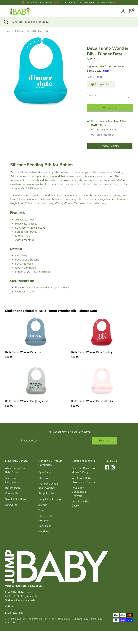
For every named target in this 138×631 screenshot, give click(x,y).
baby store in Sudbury (29, 586)
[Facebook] (107, 467)
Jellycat (42, 505)
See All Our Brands (17, 499)
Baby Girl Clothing (49, 499)
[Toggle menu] (5, 11)
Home (7, 31)
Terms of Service (65, 618)
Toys (41, 510)
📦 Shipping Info (101, 84)
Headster (44, 531)
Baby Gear (44, 526)
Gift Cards (11, 505)
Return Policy (13, 488)
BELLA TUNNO (96, 77)
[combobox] (72, 21)
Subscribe (104, 440)
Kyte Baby (44, 472)
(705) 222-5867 (15, 613)
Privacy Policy (50, 618)
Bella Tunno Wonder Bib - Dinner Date (31, 31)
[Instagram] (113, 467)
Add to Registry (110, 146)
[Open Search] (6, 21)
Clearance (44, 478)
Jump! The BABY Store (32, 618)
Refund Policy (96, 618)
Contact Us (11, 493)
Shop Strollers (47, 493)
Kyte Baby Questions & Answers (79, 492)
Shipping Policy (81, 618)
